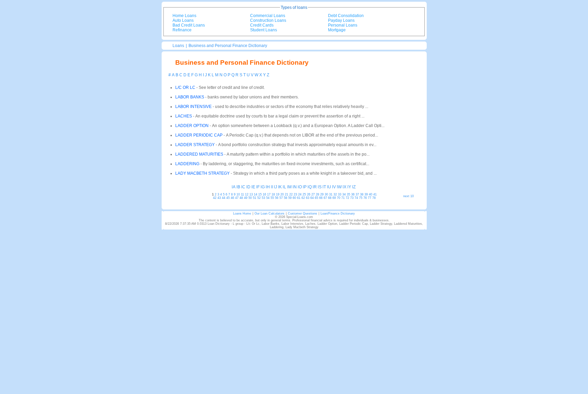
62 (303, 198)
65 (316, 198)
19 (277, 194)
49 (245, 198)
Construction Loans (268, 20)
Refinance (182, 30)
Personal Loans (342, 25)
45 (228, 198)
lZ (354, 187)
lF (258, 187)
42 (214, 198)
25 (304, 194)
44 (223, 198)
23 (295, 194)
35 (348, 194)
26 (308, 194)
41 (375, 194)
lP (305, 187)
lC (243, 187)
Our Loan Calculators (269, 213)
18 (273, 194)
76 (365, 198)
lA (233, 187)
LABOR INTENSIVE (193, 106)
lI (272, 187)
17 (269, 194)
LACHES (183, 116)
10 (238, 194)
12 (246, 194)
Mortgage (337, 30)
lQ (310, 187)
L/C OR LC (185, 87)
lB (238, 187)
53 (263, 198)
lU (329, 187)
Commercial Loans (267, 15)
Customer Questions (302, 213)
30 (326, 194)
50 (250, 198)
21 (286, 194)
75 (360, 198)
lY (349, 187)
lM (289, 187)
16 (264, 194)
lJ (275, 187)
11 (242, 194)
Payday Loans (341, 20)
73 (352, 198)
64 (312, 198)
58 (285, 198)
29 (322, 194)
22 (291, 194)
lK (280, 187)
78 (374, 198)
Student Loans (263, 30)
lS (320, 187)
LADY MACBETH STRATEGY (202, 173)
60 (294, 198)
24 (299, 194)
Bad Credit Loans (189, 25)
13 (251, 194)
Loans (178, 45)
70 (338, 198)
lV (334, 187)
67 (325, 198)
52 (259, 198)
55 (272, 198)
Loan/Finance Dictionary (338, 213)
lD (248, 187)
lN (295, 187)
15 (260, 194)
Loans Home (242, 213)
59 (290, 198)
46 (232, 198)
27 (313, 194)
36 (353, 194)
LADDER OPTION (192, 125)
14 (255, 194)
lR (315, 187)
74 (356, 198)
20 (282, 194)
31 (330, 194)
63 (307, 198)
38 (361, 194)
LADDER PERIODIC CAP (199, 135)
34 (344, 194)
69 (334, 198)
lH (268, 187)
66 (321, 198)
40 (370, 194)
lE (253, 187)
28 (317, 194)
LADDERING (187, 163)
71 (343, 198)
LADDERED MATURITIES (199, 154)
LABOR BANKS (189, 97)
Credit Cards (262, 25)
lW (339, 187)
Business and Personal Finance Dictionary (228, 45)
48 (241, 198)
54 (268, 198)
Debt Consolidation (346, 15)
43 (219, 198)
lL (284, 187)
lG (263, 187)
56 (276, 198)
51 (254, 198)
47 (237, 198)
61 (298, 198)
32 (335, 194)
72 (347, 198)
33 (339, 194)
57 (281, 198)
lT (324, 187)
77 (369, 198)
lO (300, 187)
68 (329, 198)
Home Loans (184, 15)
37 (357, 194)
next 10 (408, 196)
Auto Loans (183, 20)
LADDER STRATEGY (195, 144)
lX (344, 187)
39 (366, 194)
